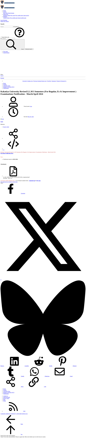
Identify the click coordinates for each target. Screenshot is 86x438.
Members (5, 16)
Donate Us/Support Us (61, 81)
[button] (19, 37)
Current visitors (6, 17)
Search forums (11, 13)
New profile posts (19, 15)
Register (2, 78)
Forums (4, 11)
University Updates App (27, 81)
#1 (3, 149)
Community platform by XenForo (14, 413)
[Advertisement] (43, 63)
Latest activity (26, 15)
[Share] (13, 138)
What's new (5, 14)
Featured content (6, 15)
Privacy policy (6, 398)
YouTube (49, 81)
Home (4, 10)
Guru (31, 106)
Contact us (5, 396)
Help (4, 399)
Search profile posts (22, 17)
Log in (2, 75)
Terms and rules (6, 397)
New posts (5, 13)
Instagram (54, 81)
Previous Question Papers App (39, 81)
